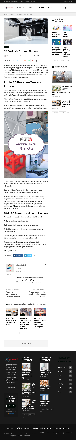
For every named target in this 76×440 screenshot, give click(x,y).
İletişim (33, 1)
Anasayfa (7, 1)
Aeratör (48, 433)
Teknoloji (60, 384)
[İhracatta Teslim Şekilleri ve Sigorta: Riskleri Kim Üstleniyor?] (40, 312)
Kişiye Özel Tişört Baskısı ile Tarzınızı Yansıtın (67, 103)
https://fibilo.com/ (10, 251)
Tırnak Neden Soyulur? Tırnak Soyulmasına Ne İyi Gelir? (37, 294)
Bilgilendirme (61, 367)
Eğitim (30, 8)
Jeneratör (24, 434)
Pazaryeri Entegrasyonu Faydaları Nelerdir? (13, 294)
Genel (6, 47)
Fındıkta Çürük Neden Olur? (45, 388)
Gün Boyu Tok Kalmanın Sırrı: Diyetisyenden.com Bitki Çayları (62, 90)
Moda (50, 8)
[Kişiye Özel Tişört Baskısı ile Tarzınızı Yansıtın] (12, 312)
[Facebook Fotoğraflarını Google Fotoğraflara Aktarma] (56, 42)
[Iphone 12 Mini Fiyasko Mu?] (44, 397)
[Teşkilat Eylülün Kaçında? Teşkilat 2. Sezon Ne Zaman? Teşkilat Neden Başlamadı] (67, 42)
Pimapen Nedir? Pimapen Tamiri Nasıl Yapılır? (45, 372)
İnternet (41, 8)
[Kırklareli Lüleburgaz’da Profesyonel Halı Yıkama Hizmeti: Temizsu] (26, 312)
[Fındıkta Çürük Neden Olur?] (44, 383)
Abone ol (11, 406)
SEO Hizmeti (15, 434)
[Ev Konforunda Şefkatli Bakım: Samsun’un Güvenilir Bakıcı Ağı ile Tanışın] (26, 366)
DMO (42, 433)
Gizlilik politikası (24, 1)
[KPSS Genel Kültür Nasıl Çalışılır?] (56, 28)
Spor (59, 392)
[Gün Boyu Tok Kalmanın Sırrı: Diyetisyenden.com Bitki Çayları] (56, 88)
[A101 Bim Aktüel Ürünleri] (67, 28)
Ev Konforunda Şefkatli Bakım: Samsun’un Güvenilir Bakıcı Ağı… (27, 371)
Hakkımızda (14, 1)
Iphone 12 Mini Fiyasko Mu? (45, 402)
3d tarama (16, 206)
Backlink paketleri (24, 436)
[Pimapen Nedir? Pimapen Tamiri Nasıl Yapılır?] (44, 366)
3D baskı (7, 65)
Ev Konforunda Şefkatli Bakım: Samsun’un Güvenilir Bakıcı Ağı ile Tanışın (62, 71)
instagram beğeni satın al (62, 433)
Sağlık (59, 375)
